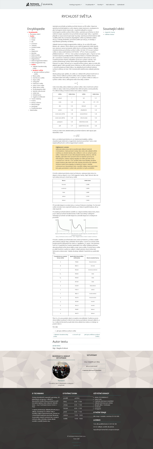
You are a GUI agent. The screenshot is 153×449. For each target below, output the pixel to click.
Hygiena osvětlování (39, 97)
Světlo (33, 64)
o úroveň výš (76, 334)
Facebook (97, 407)
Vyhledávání (120, 4)
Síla (32, 42)
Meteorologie (35, 104)
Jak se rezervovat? (91, 366)
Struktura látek (35, 47)
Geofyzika (34, 106)
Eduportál (47, 4)
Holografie (36, 81)
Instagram (98, 409)
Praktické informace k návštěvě (92, 370)
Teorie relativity (36, 99)
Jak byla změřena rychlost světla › (92, 335)
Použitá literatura (36, 108)
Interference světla (38, 78)
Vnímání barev (37, 95)
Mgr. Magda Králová (60, 348)
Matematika (33, 110)
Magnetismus (35, 59)
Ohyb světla (36, 80)
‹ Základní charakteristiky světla (60, 335)
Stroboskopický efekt (39, 89)
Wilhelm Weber (109, 34)
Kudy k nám (98, 399)
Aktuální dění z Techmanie (102, 405)
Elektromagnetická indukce (39, 61)
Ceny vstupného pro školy (92, 362)
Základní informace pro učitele (104, 403)
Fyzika (32, 36)
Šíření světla (36, 76)
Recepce (61, 380)
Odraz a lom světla (38, 85)
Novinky (100, 4)
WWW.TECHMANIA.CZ (101, 397)
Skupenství (34, 51)
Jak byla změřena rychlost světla (66, 331)
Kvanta (33, 100)
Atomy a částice (36, 102)
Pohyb (33, 40)
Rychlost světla (38, 70)
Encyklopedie (90, 4)
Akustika (33, 53)
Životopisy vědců (35, 34)
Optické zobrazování (39, 91)
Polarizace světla (38, 83)
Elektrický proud (36, 57)
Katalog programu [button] (75, 4)
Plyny (33, 49)
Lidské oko (36, 93)
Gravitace (34, 43)
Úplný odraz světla (38, 87)
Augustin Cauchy (110, 32)
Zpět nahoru (76, 445)
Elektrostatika (35, 55)
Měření (33, 38)
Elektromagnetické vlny (38, 62)
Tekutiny (34, 45)
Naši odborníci (110, 4)
